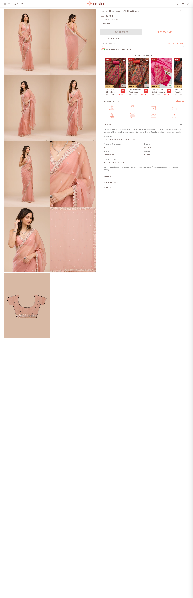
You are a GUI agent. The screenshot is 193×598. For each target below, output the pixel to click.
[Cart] (183, 4)
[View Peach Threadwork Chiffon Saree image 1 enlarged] (27, 42)
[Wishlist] (178, 4)
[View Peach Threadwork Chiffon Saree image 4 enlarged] (73, 108)
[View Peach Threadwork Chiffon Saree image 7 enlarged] (27, 240)
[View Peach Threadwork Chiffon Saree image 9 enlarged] (27, 305)
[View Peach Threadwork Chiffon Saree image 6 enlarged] (73, 174)
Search (20, 4)
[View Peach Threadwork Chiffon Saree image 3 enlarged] (27, 108)
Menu (9, 4)
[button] (123, 91)
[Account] (188, 4)
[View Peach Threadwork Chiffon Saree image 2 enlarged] (73, 42)
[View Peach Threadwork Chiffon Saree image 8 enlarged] (73, 240)
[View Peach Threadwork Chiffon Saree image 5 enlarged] (27, 174)
